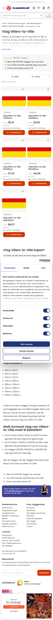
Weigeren (26, 358)
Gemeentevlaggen (34, 23)
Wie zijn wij (30, 508)
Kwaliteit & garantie (9, 524)
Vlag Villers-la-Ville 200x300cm (12, 219)
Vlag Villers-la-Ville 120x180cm (12, 168)
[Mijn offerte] (43, 8)
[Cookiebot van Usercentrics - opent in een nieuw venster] (39, 260)
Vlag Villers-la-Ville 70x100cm (12, 117)
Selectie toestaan (26, 351)
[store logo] (18, 8)
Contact (29, 526)
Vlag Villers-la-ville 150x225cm (37, 168)
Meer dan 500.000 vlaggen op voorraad (23, 474)
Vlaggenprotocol (8, 513)
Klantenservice (7, 508)
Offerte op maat (8, 526)
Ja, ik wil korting (14, 607)
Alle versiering (31, 524)
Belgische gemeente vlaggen (13, 26)
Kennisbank (30, 510)
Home (4, 23)
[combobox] (23, 15)
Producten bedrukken (34, 518)
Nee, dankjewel (14, 611)
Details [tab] (27, 268)
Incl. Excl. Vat (48, 15)
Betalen (5, 518)
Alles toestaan (26, 344)
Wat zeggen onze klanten (35, 513)
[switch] (46, 318)
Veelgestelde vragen (9, 510)
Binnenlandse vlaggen (16, 23)
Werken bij (30, 516)
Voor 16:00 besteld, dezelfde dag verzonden (25, 478)
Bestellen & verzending (10, 516)
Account (33, 8)
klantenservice (15, 491)
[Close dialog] (50, 595)
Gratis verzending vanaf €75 (28, 2)
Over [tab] (43, 268)
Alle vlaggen (31, 521)
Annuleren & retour (9, 521)
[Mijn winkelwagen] (48, 8)
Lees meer (6, 49)
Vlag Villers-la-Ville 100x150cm (37, 117)
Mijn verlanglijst (38, 8)
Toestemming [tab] (9, 268)
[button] (23, 89)
